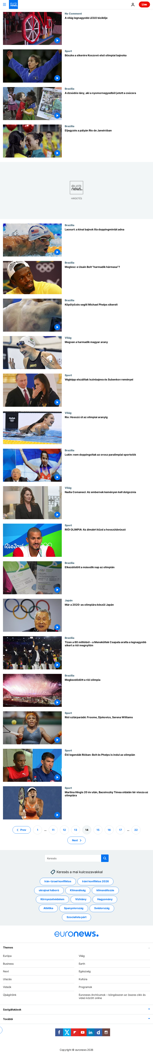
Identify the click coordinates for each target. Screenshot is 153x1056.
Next (75, 840)
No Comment (73, 13)
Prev (23, 829)
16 (109, 829)
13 (75, 829)
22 (136, 829)
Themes (8, 947)
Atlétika (48, 908)
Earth (82, 963)
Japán (69, 600)
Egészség (85, 971)
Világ (68, 337)
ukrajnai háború (49, 890)
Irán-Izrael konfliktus (57, 881)
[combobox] (77, 858)
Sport (68, 50)
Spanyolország (73, 908)
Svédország (102, 908)
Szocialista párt (76, 917)
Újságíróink (9, 994)
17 (120, 829)
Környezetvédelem (52, 899)
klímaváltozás (105, 890)
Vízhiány (80, 899)
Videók (7, 987)
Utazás (7, 979)
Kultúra (83, 979)
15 (97, 829)
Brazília (69, 88)
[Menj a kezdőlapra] (13, 4)
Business (8, 963)
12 (64, 829)
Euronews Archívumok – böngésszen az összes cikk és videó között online (112, 996)
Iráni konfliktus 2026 (95, 881)
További (8, 1019)
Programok (85, 987)
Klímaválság (78, 890)
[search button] (105, 858)
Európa (7, 955)
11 (53, 829)
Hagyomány (105, 899)
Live (144, 4)
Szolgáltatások (12, 1009)
